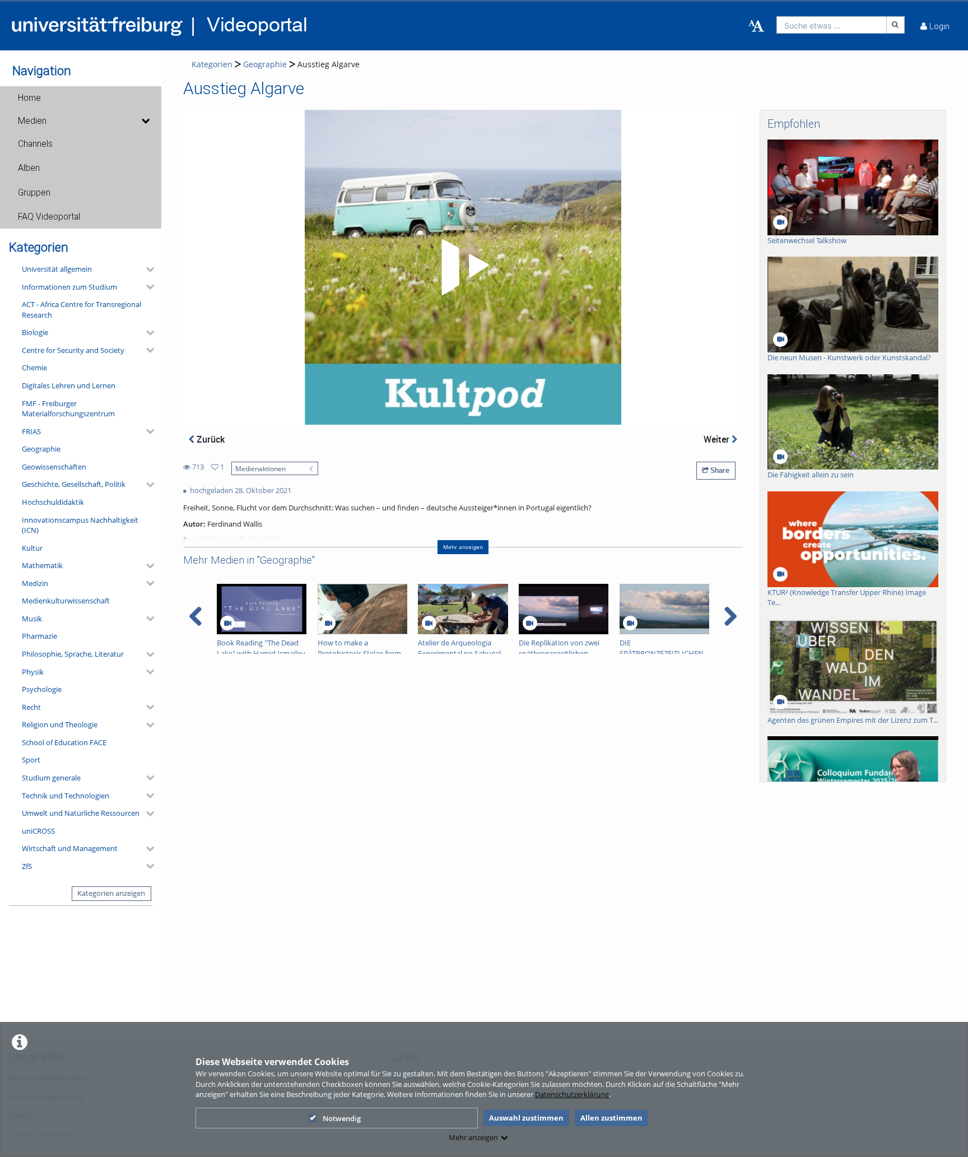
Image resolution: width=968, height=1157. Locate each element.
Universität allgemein (57, 269)
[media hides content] (145, 121)
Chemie (34, 368)
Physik (33, 672)
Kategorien (212, 64)
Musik (32, 619)
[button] (80, 98)
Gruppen (34, 193)
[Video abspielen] (463, 267)
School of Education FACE (64, 742)
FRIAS (31, 431)
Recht (31, 707)
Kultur (32, 548)
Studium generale (51, 778)
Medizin (35, 583)
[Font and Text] (756, 26)
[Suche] (895, 25)
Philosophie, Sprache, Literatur (73, 654)
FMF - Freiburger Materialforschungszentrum (68, 408)
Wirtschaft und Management (70, 848)
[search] (831, 25)
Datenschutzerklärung (572, 1094)
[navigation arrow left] (196, 616)
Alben (29, 168)
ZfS (27, 866)
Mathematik (42, 565)
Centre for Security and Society (73, 350)
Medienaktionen (260, 468)
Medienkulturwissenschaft (66, 601)
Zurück (209, 439)
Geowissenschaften (54, 467)
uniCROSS (38, 831)
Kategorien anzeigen (111, 893)
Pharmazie (39, 636)
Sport (31, 760)
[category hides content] (146, 269)
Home (29, 98)
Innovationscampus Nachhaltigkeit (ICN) (80, 525)
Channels (35, 144)
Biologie (35, 332)
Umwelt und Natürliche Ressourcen (80, 813)
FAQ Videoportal (49, 217)
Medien (32, 121)
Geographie (41, 449)
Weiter (718, 439)
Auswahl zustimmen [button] (526, 1118)
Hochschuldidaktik (53, 502)
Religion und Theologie (59, 724)
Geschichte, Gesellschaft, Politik (73, 484)
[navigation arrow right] (730, 616)
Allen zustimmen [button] (611, 1118)
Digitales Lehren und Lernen (68, 385)
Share (719, 470)
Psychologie (42, 689)
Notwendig (342, 1118)
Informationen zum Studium (69, 287)
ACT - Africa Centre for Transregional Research (81, 309)
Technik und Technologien (65, 796)
